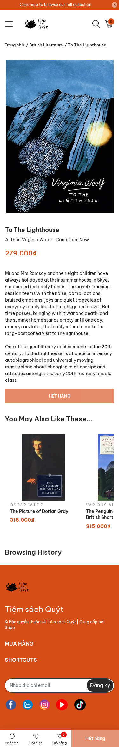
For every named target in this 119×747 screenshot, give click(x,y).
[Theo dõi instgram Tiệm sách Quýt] (44, 705)
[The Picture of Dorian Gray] (43, 467)
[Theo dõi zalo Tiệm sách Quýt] (28, 705)
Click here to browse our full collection (55, 4)
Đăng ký (100, 685)
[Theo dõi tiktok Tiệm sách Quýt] (80, 705)
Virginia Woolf (37, 239)
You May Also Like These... (48, 419)
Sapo (10, 627)
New (84, 239)
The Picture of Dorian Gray (39, 511)
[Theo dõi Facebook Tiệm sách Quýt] (11, 705)
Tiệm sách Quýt (61, 621)
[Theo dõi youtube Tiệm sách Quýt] (62, 705)
